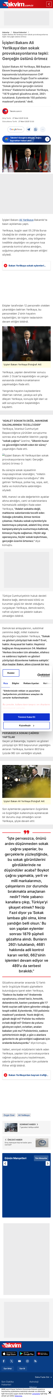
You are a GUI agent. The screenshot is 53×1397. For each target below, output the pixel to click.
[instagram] (27, 1361)
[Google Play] (27, 1353)
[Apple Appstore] (9, 1353)
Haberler (5, 32)
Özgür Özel (9, 1115)
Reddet (10, 673)
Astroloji (33, 1381)
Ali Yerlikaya (26, 219)
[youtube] (19, 1361)
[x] (11, 1361)
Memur (33, 1387)
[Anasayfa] (49, 4)
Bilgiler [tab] (15, 683)
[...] (43, 129)
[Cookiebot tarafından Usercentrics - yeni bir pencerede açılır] (38, 675)
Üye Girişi (8, 1369)
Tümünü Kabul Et (26, 717)
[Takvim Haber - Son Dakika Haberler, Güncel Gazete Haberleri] (16, 4)
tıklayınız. (18, 1396)
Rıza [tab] (5, 683)
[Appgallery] (42, 1353)
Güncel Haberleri (20, 32)
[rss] (35, 1361)
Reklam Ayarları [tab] (31, 683)
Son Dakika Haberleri (7, 1383)
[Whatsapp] (35, 129)
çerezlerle (36, 1394)
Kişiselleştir (25, 725)
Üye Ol (22, 1369)
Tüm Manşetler (41, 1158)
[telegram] (28, 129)
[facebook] (3, 1361)
